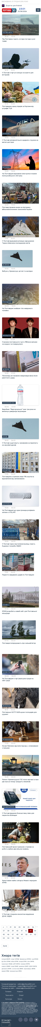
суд (33, 959)
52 (35, 934)
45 (4, 934)
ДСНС (31, 966)
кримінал (21, 966)
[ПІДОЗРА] (20, 732)
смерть (4, 966)
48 (17, 934)
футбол (4, 961)
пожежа (23, 964)
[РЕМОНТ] (20, 765)
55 (13, 938)
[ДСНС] (20, 900)
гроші (12, 966)
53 (4, 938)
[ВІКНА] (20, 361)
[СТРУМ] (20, 126)
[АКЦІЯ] (20, 193)
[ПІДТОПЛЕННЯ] (20, 530)
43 (31, 931)
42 (26, 931)
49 (22, 934)
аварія (4, 971)
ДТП (14, 964)
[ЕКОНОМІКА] (20, 395)
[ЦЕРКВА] (20, 496)
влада (21, 961)
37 (4, 931)
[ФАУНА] (20, 698)
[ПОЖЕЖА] (20, 25)
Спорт (21, 995)
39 (13, 931)
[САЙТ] (20, 597)
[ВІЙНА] (17, 259)
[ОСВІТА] (20, 664)
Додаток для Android (14, 6)
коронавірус (27, 968)
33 (19, 927)
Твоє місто (9, 995)
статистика (15, 968)
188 (17, 938)
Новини (20, 992)
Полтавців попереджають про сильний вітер (19, 643)
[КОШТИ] (20, 462)
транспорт (5, 964)
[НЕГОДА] (19, 630)
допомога (4, 968)
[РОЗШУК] (20, 294)
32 (15, 927)
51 (31, 934)
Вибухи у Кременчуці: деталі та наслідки (17, 271)
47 (13, 934)
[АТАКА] (20, 159)
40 (17, 931)
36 (33, 927)
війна (13, 961)
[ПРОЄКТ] (20, 833)
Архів (5, 946)
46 (8, 934)
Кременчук (23, 959)
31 (10, 927)
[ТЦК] (20, 92)
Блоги (20, 999)
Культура (8, 999)
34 (24, 927)
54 (8, 938)
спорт (13, 959)
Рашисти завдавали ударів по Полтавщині (18, 575)
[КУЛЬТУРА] (20, 328)
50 (26, 934)
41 (21, 931)
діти (28, 961)
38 (8, 931)
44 (35, 931)
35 (28, 927)
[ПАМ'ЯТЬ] (20, 227)
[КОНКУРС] (20, 58)
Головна (8, 992)
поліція (4, 959)
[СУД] (20, 429)
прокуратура (14, 971)
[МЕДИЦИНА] (20, 799)
